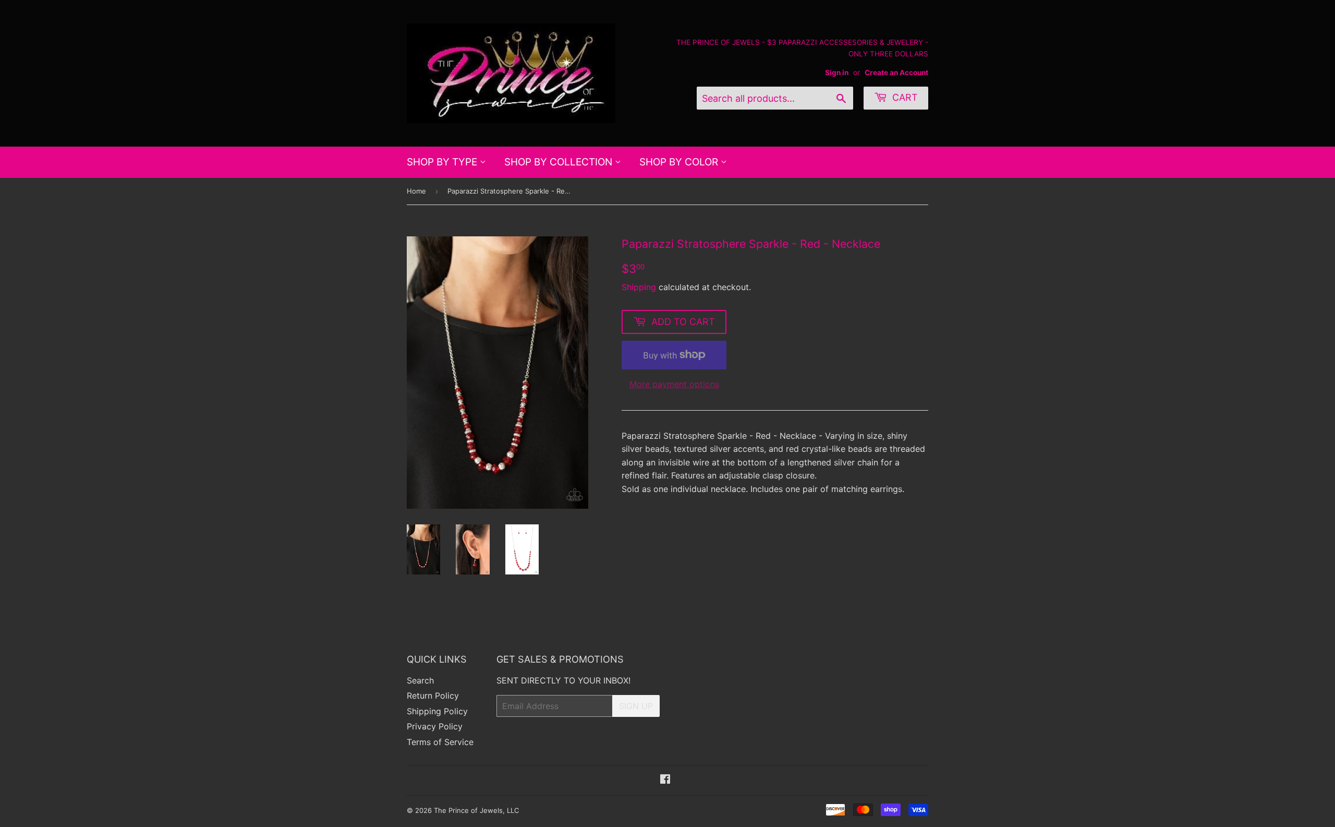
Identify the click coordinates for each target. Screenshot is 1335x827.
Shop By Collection (559, 162)
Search (420, 680)
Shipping (639, 287)
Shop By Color (680, 162)
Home (416, 191)
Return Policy (433, 695)
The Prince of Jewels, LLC (476, 810)
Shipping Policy (437, 711)
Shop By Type (443, 162)
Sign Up (636, 706)
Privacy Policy (435, 726)
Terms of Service (440, 742)
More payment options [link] (674, 384)
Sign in (836, 72)
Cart (904, 97)
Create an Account (896, 72)
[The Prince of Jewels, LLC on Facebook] (665, 780)
